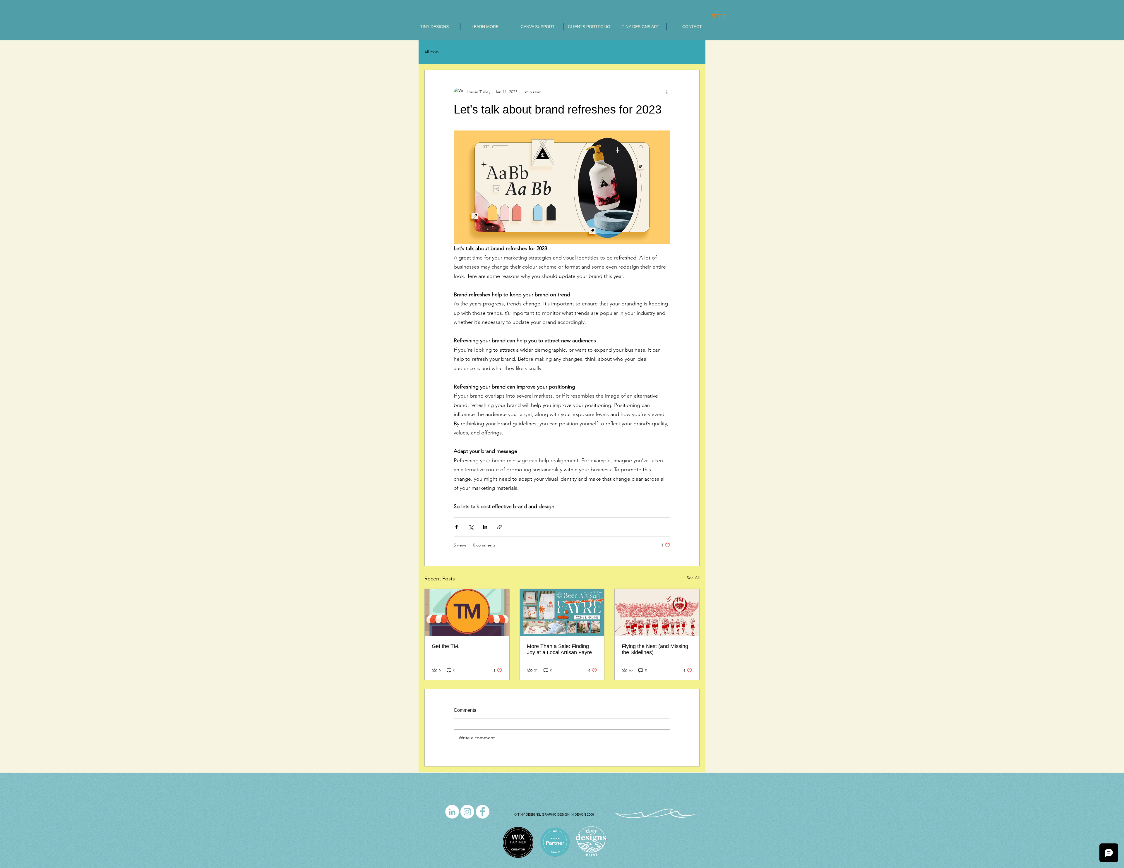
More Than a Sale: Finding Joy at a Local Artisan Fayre (559, 649)
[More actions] (666, 92)
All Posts (431, 52)
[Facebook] (482, 812)
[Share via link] (499, 527)
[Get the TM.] (467, 612)
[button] (721, 15)
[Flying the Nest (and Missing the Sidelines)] (657, 612)
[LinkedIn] (452, 812)
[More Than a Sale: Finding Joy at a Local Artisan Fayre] (562, 612)
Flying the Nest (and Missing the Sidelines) (655, 649)
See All (693, 577)
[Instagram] (467, 812)
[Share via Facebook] (456, 527)
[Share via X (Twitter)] (471, 527)
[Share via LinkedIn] (485, 527)
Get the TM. (446, 646)
